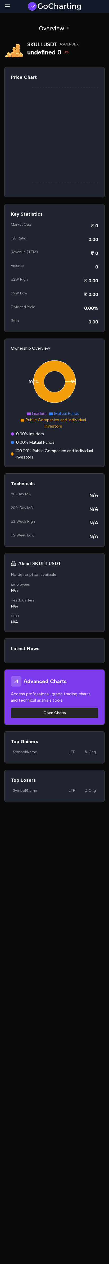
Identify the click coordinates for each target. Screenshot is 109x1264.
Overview (51, 28)
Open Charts (54, 713)
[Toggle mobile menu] (7, 6)
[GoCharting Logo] (54, 6)
